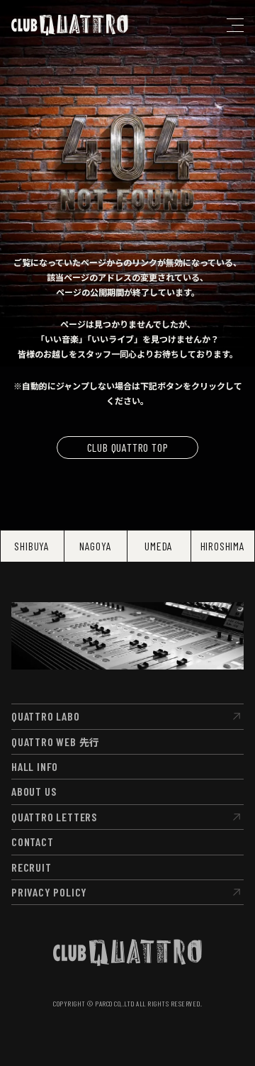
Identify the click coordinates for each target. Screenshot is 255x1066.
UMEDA (158, 546)
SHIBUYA (32, 546)
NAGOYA (95, 546)
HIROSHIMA (222, 546)
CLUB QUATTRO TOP (128, 447)
